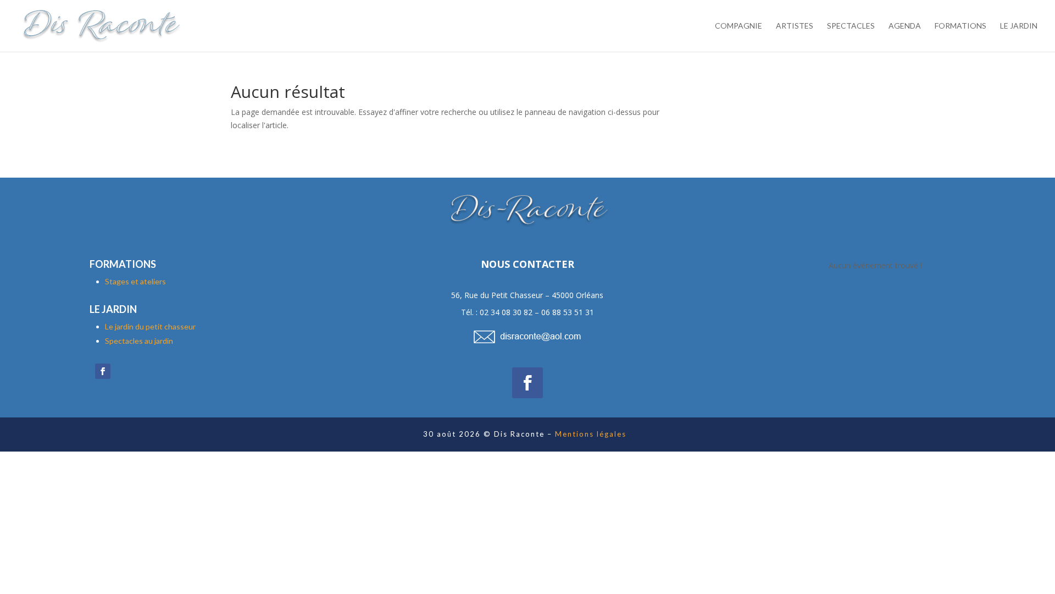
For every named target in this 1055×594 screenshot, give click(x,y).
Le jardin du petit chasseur (150, 326)
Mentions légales (590, 434)
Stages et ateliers (135, 281)
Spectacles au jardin (139, 340)
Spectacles (851, 26)
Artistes (794, 26)
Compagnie (738, 26)
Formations (960, 26)
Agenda (905, 26)
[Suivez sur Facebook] (102, 371)
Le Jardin (1018, 26)
